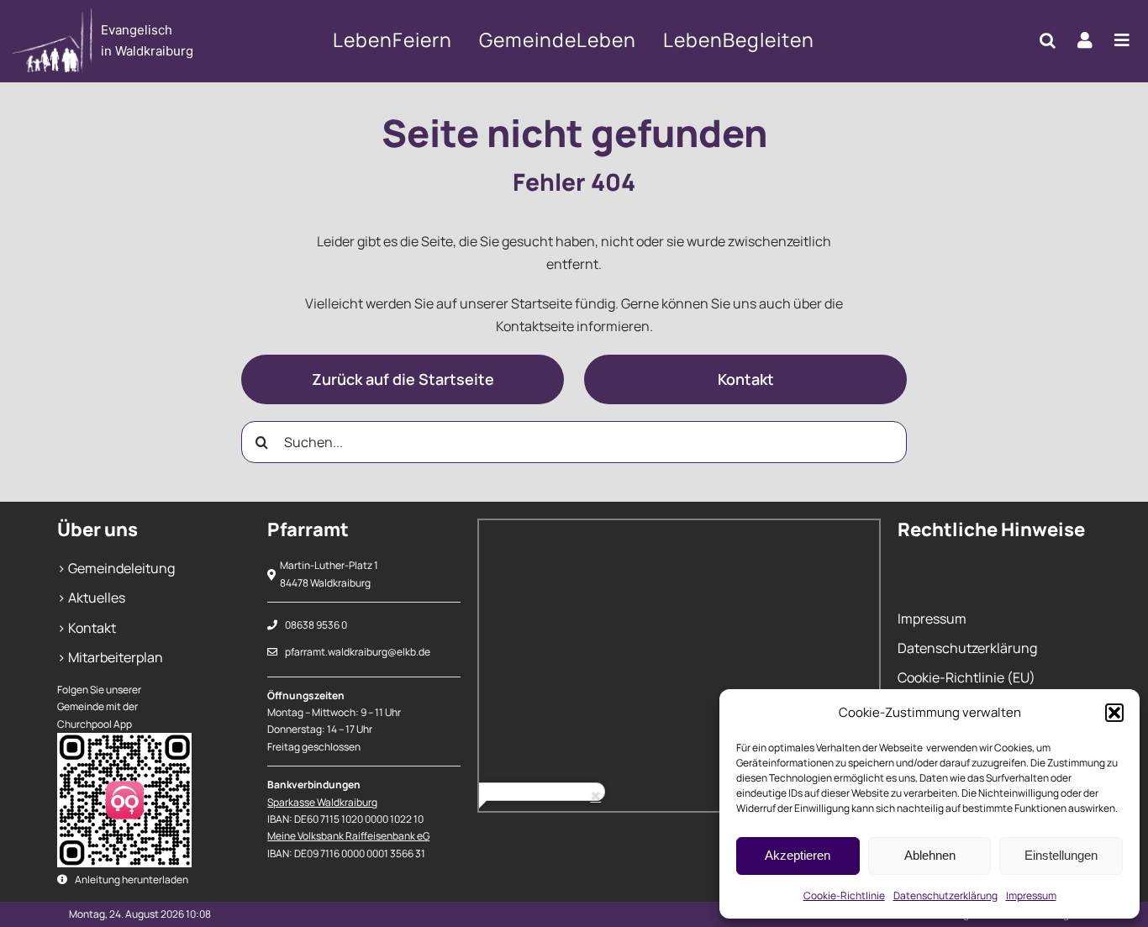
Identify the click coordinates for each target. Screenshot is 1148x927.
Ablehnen (930, 855)
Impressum (1031, 895)
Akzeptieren (797, 855)
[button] (1114, 712)
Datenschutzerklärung (945, 895)
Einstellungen (1061, 855)
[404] (124, 40)
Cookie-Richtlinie (844, 895)
